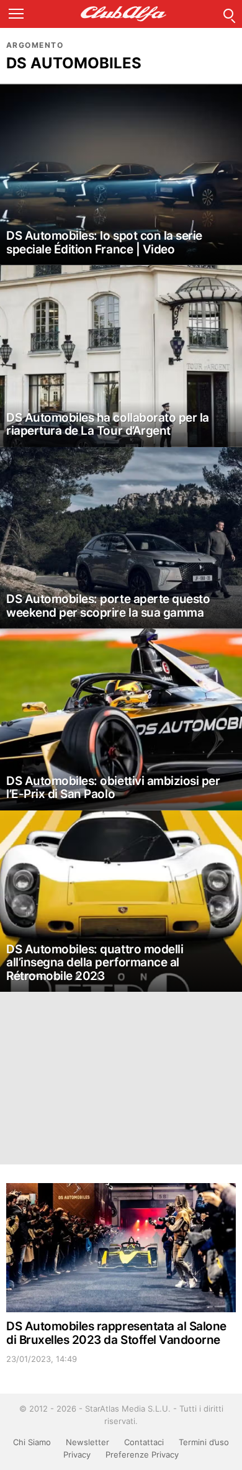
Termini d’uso (204, 1442)
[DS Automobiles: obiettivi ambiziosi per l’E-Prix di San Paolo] (121, 719)
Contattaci (144, 1442)
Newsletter (87, 1442)
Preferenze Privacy (142, 1454)
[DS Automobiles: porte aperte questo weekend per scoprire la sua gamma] (121, 538)
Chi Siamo (32, 1442)
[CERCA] (228, 13)
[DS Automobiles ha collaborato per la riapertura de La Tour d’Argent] (121, 356)
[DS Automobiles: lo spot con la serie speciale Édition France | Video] (121, 175)
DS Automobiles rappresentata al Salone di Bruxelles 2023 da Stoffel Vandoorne (116, 1332)
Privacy (77, 1454)
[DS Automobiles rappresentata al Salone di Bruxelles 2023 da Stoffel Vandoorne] (121, 1247)
